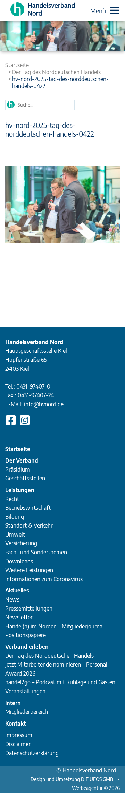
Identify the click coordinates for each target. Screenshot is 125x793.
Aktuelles (17, 590)
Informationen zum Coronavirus (44, 578)
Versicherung (21, 543)
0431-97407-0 (33, 386)
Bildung (14, 516)
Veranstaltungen (25, 691)
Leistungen (19, 490)
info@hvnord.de (44, 404)
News (12, 599)
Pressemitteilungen (28, 608)
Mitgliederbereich (26, 711)
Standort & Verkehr (29, 525)
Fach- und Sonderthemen (36, 552)
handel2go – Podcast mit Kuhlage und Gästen (60, 682)
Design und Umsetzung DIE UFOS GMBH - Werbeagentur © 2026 (75, 780)
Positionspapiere (25, 634)
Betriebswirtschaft (28, 507)
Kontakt (15, 723)
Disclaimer (18, 744)
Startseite (17, 65)
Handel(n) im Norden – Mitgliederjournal (54, 626)
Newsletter (19, 617)
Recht (12, 499)
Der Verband (21, 460)
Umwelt (15, 534)
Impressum (18, 734)
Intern (13, 703)
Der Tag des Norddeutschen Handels (56, 71)
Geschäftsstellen (25, 478)
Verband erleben (27, 646)
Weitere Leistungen (29, 569)
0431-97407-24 (36, 395)
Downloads (19, 561)
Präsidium (17, 469)
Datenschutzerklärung (32, 753)
